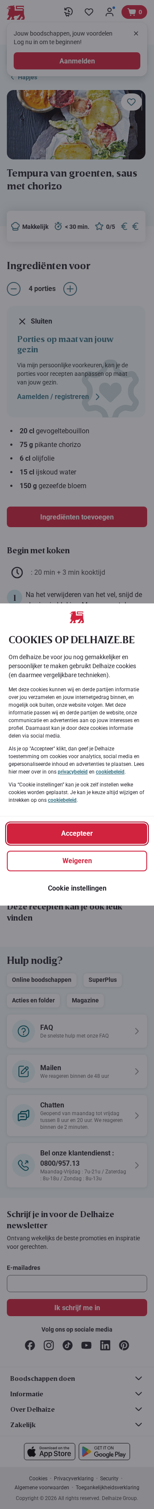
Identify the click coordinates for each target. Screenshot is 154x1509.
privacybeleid (73, 772)
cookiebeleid (110, 772)
